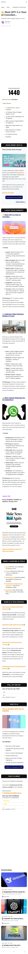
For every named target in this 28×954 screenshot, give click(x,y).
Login (3, 697)
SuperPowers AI (10, 577)
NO (4, 695)
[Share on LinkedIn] (9, 26)
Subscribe (8, 697)
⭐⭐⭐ (5, 804)
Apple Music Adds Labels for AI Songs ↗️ (13, 624)
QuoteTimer (9, 590)
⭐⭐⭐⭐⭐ (6, 800)
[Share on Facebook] (2, 26)
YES (4, 692)
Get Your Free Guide (8, 193)
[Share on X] (5, 26)
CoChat (8, 571)
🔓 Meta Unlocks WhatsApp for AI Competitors (13, 399)
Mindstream (20, 172)
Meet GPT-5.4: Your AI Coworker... (11, 216)
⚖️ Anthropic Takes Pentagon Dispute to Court (13, 315)
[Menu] (26, 2)
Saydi (7, 566)
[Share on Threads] (7, 26)
